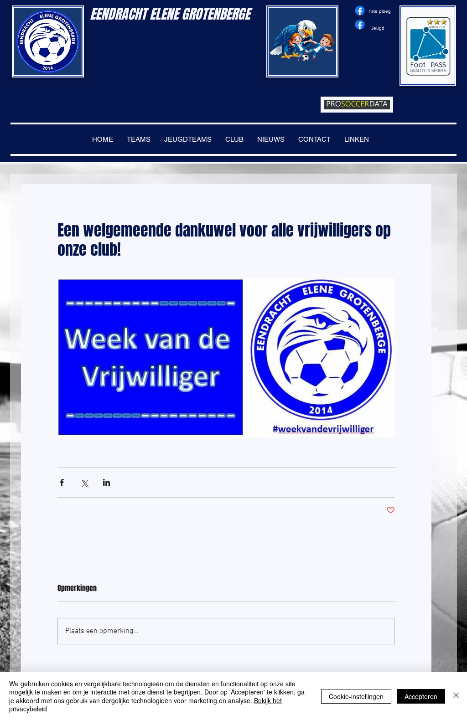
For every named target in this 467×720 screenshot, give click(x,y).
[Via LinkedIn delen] (106, 482)
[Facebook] (359, 10)
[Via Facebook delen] (61, 482)
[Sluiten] (456, 696)
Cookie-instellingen (356, 696)
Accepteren (421, 696)
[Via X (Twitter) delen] (84, 482)
